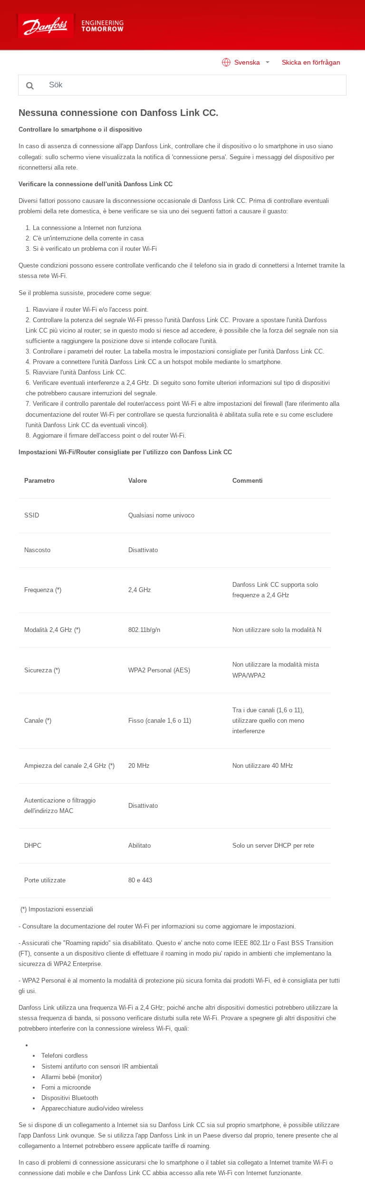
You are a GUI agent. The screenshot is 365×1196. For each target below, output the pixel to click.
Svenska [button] (247, 62)
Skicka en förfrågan (311, 62)
